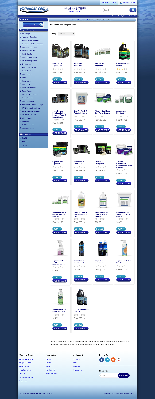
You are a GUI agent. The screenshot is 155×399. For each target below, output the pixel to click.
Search (48, 363)
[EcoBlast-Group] (124, 98)
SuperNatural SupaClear (79, 64)
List (133, 33)
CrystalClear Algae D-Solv (124, 64)
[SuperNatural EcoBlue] (82, 248)
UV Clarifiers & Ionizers (31, 108)
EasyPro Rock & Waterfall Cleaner (81, 112)
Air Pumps (26, 34)
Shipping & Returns (25, 363)
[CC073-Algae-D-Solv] (124, 51)
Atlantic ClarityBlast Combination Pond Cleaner (124, 165)
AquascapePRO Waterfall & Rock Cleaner (123, 214)
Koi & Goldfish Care (29, 57)
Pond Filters (26, 74)
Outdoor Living (27, 64)
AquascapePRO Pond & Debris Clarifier (101, 214)
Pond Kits (25, 78)
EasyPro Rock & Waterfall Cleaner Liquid (81, 214)
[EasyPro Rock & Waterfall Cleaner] (82, 98)
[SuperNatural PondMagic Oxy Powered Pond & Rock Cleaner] (60, 98)
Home (73, 20)
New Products (50, 370)
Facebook (101, 359)
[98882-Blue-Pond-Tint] (60, 297)
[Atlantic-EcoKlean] (103, 98)
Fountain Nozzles (28, 51)
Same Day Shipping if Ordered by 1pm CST (124, 16)
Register (105, 2)
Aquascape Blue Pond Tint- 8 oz (59, 310)
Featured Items (28, 128)
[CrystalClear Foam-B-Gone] (82, 297)
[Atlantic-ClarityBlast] (124, 149)
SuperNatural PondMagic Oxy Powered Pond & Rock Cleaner (59, 114)
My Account (76, 359)
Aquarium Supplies (29, 37)
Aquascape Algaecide (99, 64)
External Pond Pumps (30, 94)
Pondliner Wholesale (26, 359)
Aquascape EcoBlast (121, 112)
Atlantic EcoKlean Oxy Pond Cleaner (102, 112)
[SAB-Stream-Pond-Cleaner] (60, 200)
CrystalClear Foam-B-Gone (81, 310)
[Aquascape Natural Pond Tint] (124, 248)
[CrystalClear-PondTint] (103, 248)
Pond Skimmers (28, 98)
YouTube (119, 359)
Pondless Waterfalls (29, 47)
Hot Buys (25, 121)
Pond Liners (26, 84)
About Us (22, 374)
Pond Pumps (27, 91)
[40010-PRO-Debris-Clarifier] (103, 200)
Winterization (27, 118)
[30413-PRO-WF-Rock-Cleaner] (124, 200)
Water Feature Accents (31, 111)
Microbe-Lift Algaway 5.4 (57, 64)
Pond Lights (26, 81)
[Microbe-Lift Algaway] (60, 51)
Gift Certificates (28, 125)
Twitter (107, 359)
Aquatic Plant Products (30, 40)
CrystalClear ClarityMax (100, 163)
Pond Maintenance (29, 88)
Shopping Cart (77, 370)
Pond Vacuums (28, 101)
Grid (128, 33)
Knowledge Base (51, 374)
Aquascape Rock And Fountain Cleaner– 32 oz (59, 263)
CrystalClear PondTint (100, 262)
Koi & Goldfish (27, 54)
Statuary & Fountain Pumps (32, 105)
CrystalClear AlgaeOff (57, 163)
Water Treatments (29, 115)
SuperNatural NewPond (79, 163)
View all (24, 146)
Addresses (76, 366)
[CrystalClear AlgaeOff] (60, 149)
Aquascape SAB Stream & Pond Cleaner (59, 214)
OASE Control (27, 71)
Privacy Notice (24, 366)
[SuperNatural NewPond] (82, 149)
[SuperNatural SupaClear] (82, 51)
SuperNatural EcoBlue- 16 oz (80, 262)
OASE (24, 138)
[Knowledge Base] (33, 25)
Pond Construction (29, 67)
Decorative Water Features (32, 44)
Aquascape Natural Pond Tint (124, 262)
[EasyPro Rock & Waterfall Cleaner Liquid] (82, 200)
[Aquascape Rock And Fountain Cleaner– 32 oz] (60, 248)
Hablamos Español (75, 11)
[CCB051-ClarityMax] (103, 149)
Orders (75, 363)
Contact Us (23, 381)
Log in (114, 2)
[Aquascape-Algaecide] (103, 51)
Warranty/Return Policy (27, 377)
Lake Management (29, 61)
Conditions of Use (25, 370)
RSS (113, 359)
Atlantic (25, 141)
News (48, 366)
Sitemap (48, 359)
